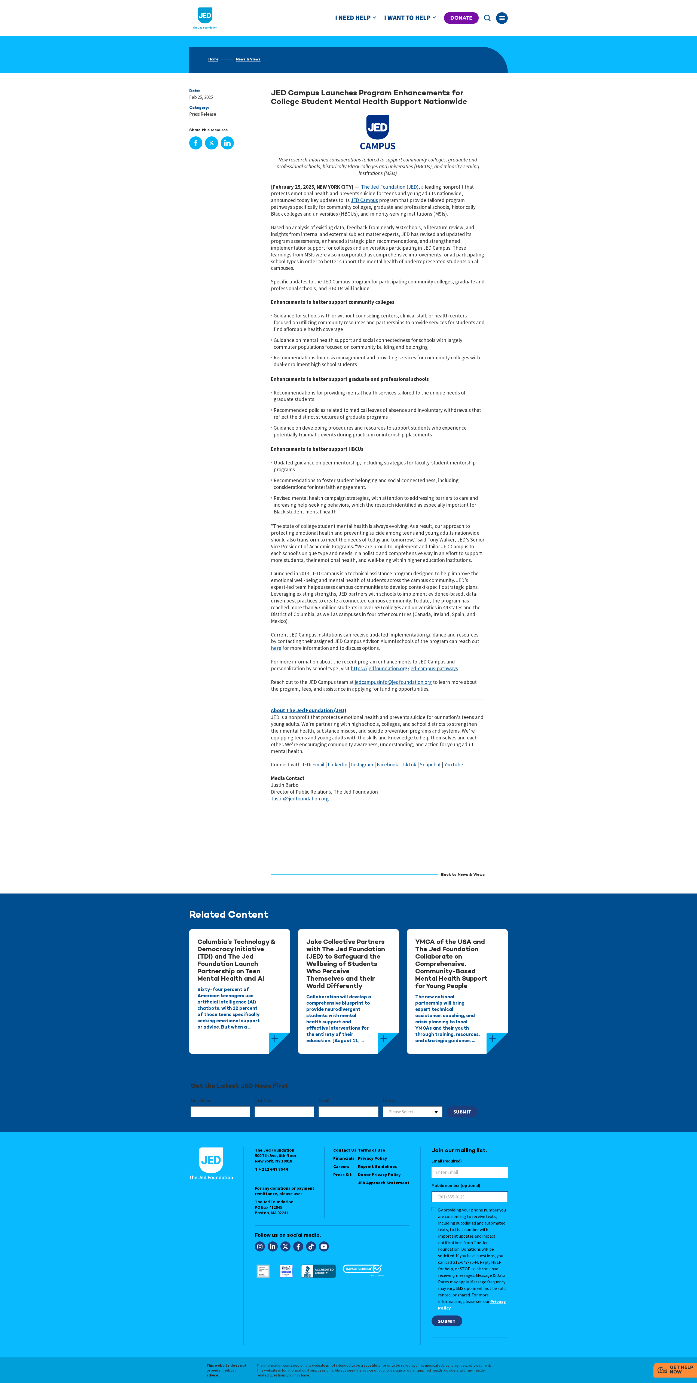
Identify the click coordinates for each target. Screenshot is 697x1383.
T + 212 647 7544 (271, 1169)
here (276, 648)
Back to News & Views (463, 875)
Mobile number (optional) (456, 1185)
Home (213, 60)
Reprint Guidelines (377, 1166)
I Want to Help (407, 18)
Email (325, 1100)
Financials (343, 1158)
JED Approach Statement (383, 1182)
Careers (341, 1166)
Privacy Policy (372, 1158)
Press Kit (342, 1174)
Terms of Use (371, 1150)
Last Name (265, 1100)
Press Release (202, 114)
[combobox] (412, 1111)
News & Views (248, 60)
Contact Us (344, 1150)
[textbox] (413, 1112)
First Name (201, 1100)
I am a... (389, 1100)
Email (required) (447, 1161)
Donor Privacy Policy (379, 1174)
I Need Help (353, 18)
